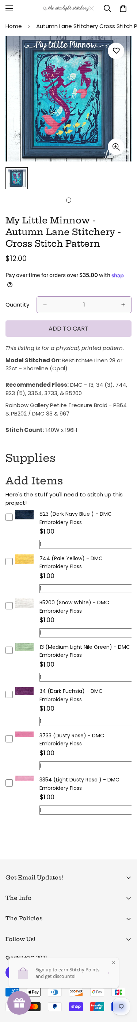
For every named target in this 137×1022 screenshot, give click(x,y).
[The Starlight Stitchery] (68, 8)
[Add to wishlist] (116, 51)
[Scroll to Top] (124, 983)
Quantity (17, 304)
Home (13, 26)
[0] (123, 8)
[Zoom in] (116, 147)
